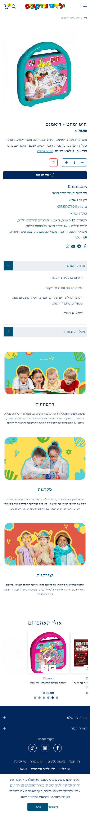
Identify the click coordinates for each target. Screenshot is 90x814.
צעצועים (38, 231)
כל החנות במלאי (36, 226)
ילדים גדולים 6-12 (75, 226)
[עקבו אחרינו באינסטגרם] (45, 748)
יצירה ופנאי (55, 226)
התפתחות (45, 404)
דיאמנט (55, 220)
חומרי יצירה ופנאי (63, 193)
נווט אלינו (66, 769)
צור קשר (74, 761)
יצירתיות (45, 575)
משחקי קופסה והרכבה (73, 231)
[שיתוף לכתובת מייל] (73, 246)
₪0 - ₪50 (81, 237)
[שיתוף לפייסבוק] (85, 246)
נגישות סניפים (56, 761)
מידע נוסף (53, 806)
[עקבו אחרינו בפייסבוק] (57, 748)
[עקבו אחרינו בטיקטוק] (32, 748)
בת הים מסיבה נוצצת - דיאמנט (66, 683)
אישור (38, 806)
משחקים (51, 231)
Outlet (23, 769)
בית (85, 18)
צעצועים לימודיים (21, 231)
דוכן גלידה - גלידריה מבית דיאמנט (23, 683)
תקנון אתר (37, 761)
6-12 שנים (68, 220)
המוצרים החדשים (37, 220)
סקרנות (45, 489)
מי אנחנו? (20, 761)
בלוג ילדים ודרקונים (43, 769)
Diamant (73, 186)
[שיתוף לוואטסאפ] (67, 246)
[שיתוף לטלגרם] (79, 246)
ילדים (21, 220)
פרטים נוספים (45, 151)
